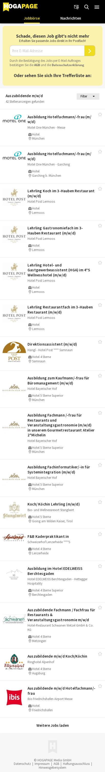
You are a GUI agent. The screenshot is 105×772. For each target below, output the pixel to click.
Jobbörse (32, 18)
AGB (37, 65)
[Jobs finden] (87, 7)
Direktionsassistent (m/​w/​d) (52, 344)
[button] (97, 7)
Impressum (42, 764)
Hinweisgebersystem (52, 767)
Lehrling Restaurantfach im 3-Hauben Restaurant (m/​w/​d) (60, 310)
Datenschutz (22, 764)
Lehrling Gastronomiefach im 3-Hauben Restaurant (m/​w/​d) (55, 230)
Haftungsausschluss (76, 764)
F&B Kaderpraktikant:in (48, 536)
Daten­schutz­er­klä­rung (68, 65)
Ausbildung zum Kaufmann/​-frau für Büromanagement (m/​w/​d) (58, 380)
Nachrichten (70, 18)
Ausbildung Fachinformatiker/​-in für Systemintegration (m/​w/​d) (59, 469)
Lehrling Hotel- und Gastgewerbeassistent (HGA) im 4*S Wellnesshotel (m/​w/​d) (59, 270)
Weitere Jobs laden (52, 725)
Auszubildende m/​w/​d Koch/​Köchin (57, 656)
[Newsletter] (76, 7)
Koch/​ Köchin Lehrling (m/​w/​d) (54, 504)
